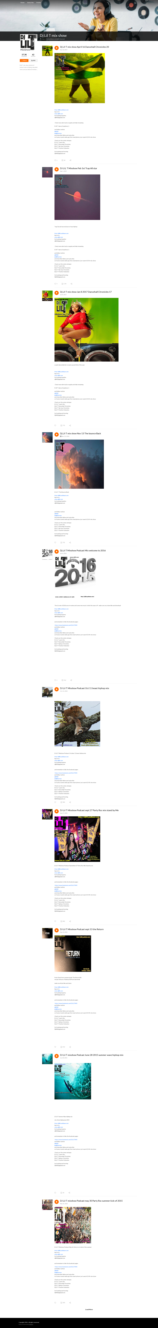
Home (22, 2)
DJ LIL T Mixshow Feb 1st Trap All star (78, 168)
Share (25, 60)
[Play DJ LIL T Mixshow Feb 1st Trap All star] (56, 169)
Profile (38, 2)
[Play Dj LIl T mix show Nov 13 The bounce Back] (56, 434)
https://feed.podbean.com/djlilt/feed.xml (53, 39)
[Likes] (55, 425)
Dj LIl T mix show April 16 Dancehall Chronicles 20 (84, 47)
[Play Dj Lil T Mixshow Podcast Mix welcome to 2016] (56, 551)
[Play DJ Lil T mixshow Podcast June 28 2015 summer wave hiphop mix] (56, 1056)
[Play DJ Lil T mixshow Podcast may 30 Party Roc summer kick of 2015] (56, 1202)
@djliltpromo (58, 133)
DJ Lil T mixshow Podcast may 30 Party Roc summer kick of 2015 (91, 1200)
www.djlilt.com (58, 113)
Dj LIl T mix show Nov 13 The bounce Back (80, 433)
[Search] (135, 2)
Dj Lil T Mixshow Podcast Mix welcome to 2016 (83, 550)
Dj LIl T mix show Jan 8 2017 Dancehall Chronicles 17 (86, 292)
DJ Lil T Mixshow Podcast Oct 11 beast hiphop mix (84, 688)
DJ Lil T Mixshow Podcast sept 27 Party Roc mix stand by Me (89, 810)
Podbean (31, 1324)
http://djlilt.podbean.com (61, 110)
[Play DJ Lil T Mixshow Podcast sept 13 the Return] (56, 930)
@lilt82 (56, 131)
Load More (89, 1309)
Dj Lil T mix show (53, 35)
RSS (34, 60)
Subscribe (30, 2)
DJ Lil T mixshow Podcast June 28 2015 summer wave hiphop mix (91, 1055)
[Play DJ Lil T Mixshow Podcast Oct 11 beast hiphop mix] (56, 689)
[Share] (70, 160)
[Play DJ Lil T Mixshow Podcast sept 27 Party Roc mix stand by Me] (56, 811)
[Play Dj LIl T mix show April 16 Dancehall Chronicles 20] (56, 48)
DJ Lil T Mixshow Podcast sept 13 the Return (82, 929)
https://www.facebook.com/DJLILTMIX (66, 625)
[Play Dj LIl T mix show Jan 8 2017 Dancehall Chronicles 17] (56, 293)
